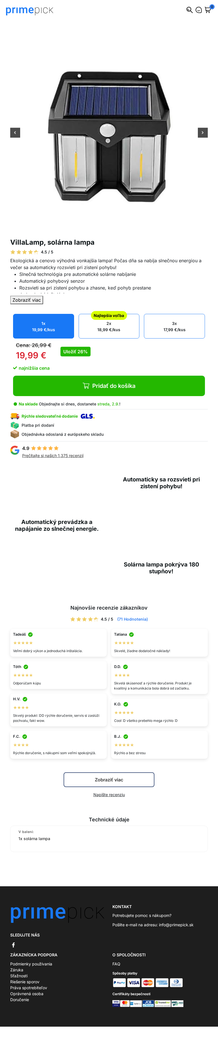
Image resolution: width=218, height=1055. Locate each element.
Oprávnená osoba (26, 993)
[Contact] (198, 10)
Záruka (16, 969)
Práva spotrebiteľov (28, 987)
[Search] (189, 10)
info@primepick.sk (176, 924)
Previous (15, 133)
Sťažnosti (19, 975)
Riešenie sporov (24, 981)
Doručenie (19, 999)
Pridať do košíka (113, 385)
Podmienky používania (31, 963)
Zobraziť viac (26, 300)
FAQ (116, 963)
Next (203, 133)
